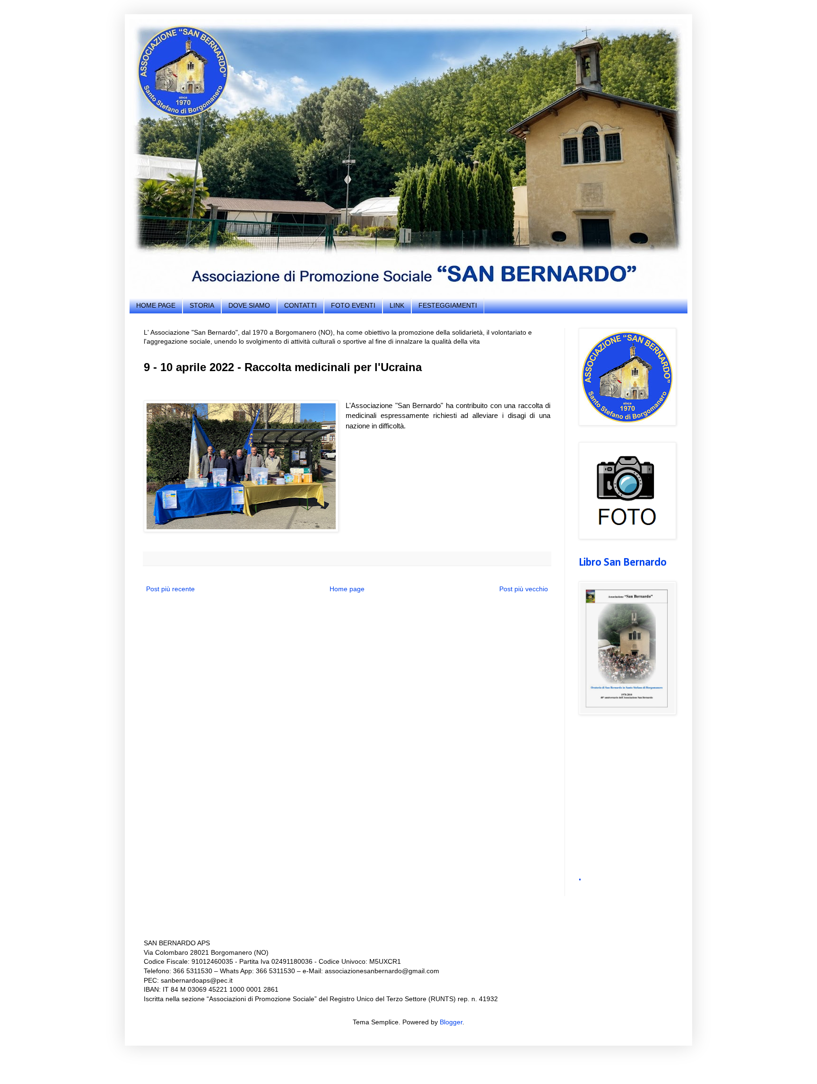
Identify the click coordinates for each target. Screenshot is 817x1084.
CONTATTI (300, 305)
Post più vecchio (523, 589)
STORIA (202, 305)
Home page (347, 589)
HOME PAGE (155, 305)
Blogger (451, 1022)
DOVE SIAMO (249, 305)
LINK (397, 305)
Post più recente (170, 589)
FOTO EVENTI (353, 305)
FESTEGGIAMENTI (447, 305)
